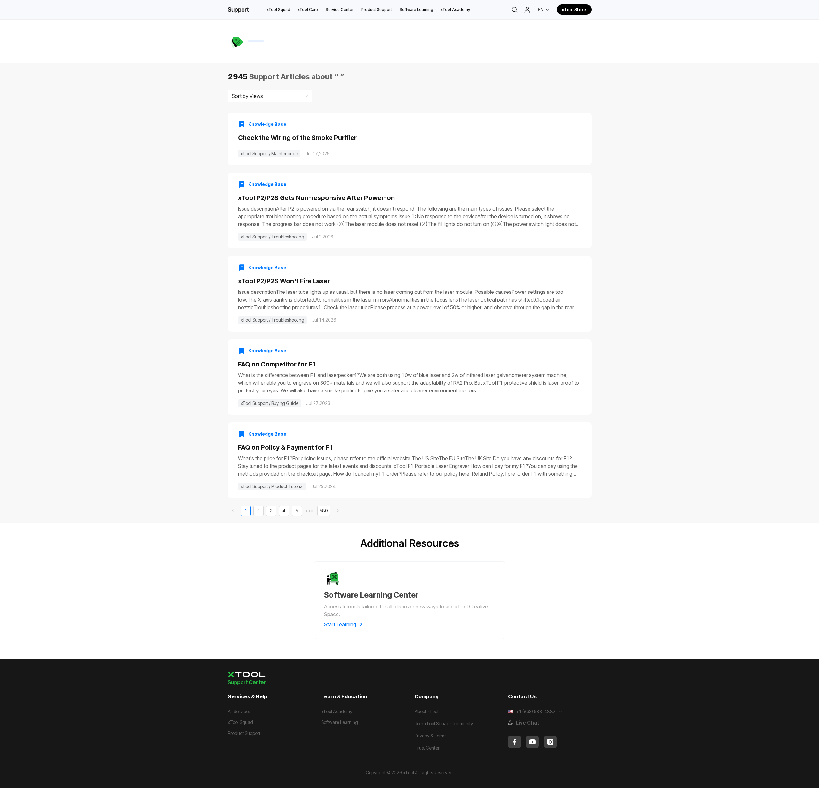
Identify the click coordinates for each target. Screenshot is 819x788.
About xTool (426, 711)
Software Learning (416, 9)
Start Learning (340, 624)
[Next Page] (338, 511)
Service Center (340, 9)
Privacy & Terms (430, 735)
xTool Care (308, 9)
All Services (239, 711)
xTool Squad (278, 9)
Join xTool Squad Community (444, 723)
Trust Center (427, 748)
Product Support (376, 9)
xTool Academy (455, 9)
